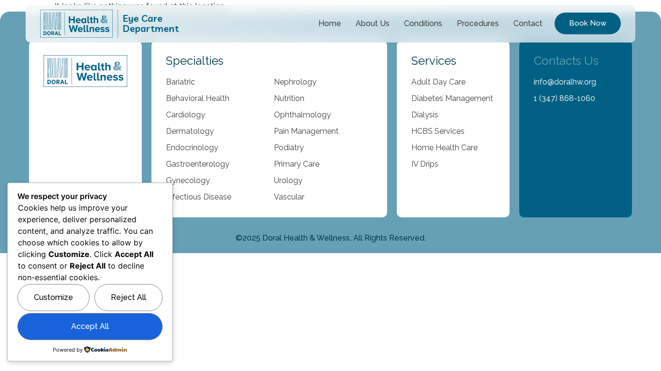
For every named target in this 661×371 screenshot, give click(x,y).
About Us (373, 23)
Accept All (90, 326)
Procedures (478, 23)
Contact (527, 23)
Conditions (423, 23)
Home (329, 23)
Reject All (128, 297)
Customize (53, 297)
